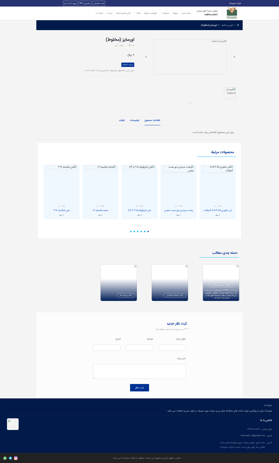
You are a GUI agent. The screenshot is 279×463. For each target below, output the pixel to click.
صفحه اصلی (186, 13)
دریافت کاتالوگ (127, 64)
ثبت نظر (139, 388)
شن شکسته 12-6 (61, 210)
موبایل (150, 339)
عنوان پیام (181, 339)
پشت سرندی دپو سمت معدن (178, 210)
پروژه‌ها (175, 13)
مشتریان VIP (84, 3)
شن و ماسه (227, 25)
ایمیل (118, 339)
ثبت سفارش (99, 3)
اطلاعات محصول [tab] (152, 120)
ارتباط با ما (99, 13)
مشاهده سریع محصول (217, 199)
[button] (148, 231)
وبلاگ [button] (138, 13)
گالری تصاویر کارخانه (123, 13)
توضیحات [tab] (134, 120)
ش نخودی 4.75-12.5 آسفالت (218, 210)
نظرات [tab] (122, 120)
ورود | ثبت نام (70, 3)
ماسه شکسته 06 (100, 210)
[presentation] (146, 57)
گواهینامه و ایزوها (150, 13)
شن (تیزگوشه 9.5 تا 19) (139, 210)
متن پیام (181, 358)
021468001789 (211, 15)
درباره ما (109, 13)
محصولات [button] (165, 13)
